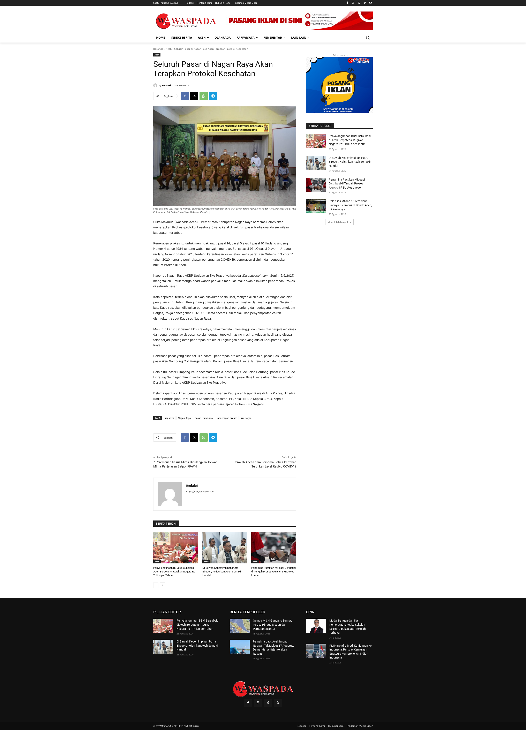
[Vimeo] (364, 3)
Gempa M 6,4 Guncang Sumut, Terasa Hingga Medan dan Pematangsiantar (272, 624)
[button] (368, 38)
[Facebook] (347, 3)
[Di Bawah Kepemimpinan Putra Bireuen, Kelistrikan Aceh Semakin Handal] (224, 547)
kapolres (169, 417)
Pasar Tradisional (204, 417)
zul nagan (246, 417)
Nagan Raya (184, 417)
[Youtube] (370, 3)
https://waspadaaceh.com (200, 491)
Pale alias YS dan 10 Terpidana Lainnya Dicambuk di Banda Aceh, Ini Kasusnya (350, 205)
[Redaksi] (156, 85)
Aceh (169, 49)
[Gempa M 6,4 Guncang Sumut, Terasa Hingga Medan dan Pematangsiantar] (240, 626)
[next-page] (162, 585)
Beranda (158, 49)
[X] (359, 3)
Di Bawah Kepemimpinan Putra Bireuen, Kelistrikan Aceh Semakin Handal (222, 571)
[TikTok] (268, 703)
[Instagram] (353, 3)
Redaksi (166, 85)
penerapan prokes (227, 417)
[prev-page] (155, 585)
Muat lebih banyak (338, 222)
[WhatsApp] (204, 96)
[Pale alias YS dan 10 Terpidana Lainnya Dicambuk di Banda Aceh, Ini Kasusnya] (316, 206)
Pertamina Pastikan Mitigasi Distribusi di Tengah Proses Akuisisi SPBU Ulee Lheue (273, 571)
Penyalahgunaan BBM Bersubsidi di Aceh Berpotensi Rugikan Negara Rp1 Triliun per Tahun (175, 571)
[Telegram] (213, 96)
